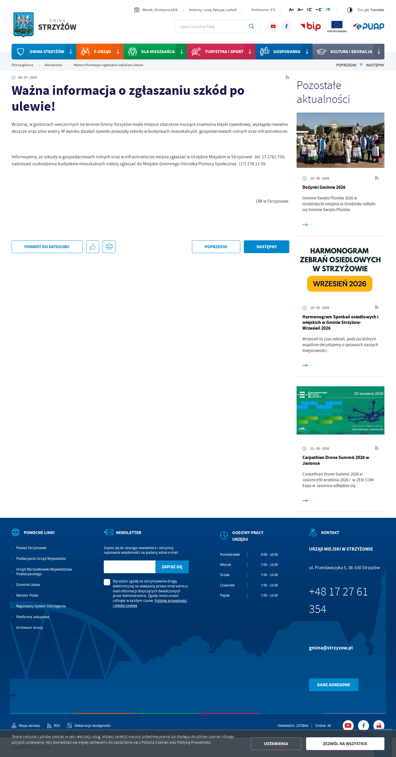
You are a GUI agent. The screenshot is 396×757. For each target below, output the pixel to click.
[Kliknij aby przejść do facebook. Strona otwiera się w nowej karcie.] (286, 26)
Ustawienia (276, 744)
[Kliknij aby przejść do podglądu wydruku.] (109, 246)
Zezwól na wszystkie (345, 744)
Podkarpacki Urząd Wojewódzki (41, 558)
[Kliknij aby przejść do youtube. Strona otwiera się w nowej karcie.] (273, 26)
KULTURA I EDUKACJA (351, 51)
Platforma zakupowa (32, 617)
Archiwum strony (29, 627)
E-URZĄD (102, 51)
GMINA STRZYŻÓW (47, 51)
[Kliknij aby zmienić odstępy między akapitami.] (327, 10)
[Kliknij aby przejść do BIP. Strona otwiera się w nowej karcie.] (310, 26)
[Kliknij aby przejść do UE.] (336, 26)
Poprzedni (346, 65)
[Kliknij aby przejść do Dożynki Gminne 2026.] (340, 140)
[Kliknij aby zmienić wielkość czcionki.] (291, 10)
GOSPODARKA (286, 51)
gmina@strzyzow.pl (331, 648)
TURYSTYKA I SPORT (224, 51)
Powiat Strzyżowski (31, 548)
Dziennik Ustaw (28, 584)
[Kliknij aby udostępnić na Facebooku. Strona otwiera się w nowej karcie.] (92, 246)
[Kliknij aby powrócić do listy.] (361, 65)
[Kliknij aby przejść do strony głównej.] (49, 26)
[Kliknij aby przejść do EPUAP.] (368, 26)
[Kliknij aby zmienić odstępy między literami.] (300, 10)
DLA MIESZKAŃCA (158, 51)
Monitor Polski (27, 595)
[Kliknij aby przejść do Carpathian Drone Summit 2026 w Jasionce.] (340, 410)
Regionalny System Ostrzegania (41, 606)
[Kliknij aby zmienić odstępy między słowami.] (319, 10)
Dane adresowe (333, 685)
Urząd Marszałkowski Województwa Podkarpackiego (44, 572)
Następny (375, 65)
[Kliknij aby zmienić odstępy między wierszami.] (309, 10)
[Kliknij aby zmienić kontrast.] (349, 10)
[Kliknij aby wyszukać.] (251, 26)
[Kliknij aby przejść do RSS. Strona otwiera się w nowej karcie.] (287, 78)
